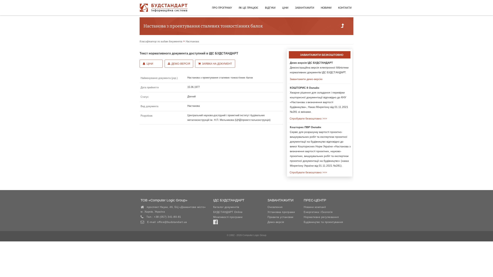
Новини (326, 7)
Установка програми (281, 212)
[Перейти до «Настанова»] (342, 26)
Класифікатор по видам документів (161, 41)
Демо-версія (180, 63)
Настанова (192, 41)
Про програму (222, 7)
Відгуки (270, 7)
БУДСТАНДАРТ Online (228, 212)
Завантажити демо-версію (306, 79)
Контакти (344, 7)
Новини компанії (315, 207)
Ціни (285, 7)
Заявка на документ (217, 63)
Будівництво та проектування (323, 222)
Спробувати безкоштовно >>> (308, 118)
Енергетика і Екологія (318, 212)
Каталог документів (226, 207)
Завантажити (304, 7)
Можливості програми (228, 217)
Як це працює (248, 7)
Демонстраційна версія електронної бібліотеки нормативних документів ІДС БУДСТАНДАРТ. (319, 67)
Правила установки (280, 217)
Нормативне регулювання (321, 217)
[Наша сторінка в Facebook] (215, 222)
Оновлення (275, 207)
